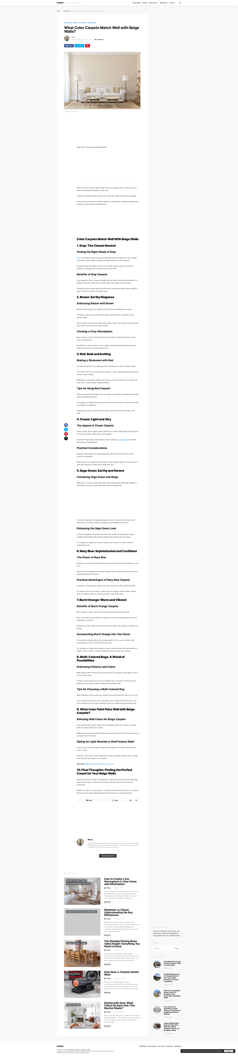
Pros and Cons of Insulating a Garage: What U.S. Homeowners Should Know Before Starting (172, 1010)
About (88, 1049)
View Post (107, 902)
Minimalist (142, 1046)
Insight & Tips (91, 22)
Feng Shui (169, 1046)
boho (112, 520)
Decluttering (152, 1046)
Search (177, 948)
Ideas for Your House (79, 22)
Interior (144, 3)
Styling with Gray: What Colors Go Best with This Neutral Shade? (119, 1005)
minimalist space (123, 440)
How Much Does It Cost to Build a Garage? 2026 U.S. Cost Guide (172, 963)
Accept (229, 1051)
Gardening (163, 3)
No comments (99, 39)
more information (217, 1051)
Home (58, 11)
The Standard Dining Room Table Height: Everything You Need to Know (122, 944)
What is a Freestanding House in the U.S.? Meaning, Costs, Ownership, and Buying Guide (172, 994)
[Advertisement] (108, 130)
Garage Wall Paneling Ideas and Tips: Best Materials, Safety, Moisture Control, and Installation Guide (171, 1026)
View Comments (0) (107, 856)
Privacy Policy (70, 1049)
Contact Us (83, 1049)
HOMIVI (60, 3)
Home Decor (153, 3)
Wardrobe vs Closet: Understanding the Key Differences (118, 912)
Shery (73, 37)
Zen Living (86, 883)
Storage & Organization (74, 883)
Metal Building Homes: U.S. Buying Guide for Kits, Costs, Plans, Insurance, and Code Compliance (172, 977)
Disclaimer (77, 1049)
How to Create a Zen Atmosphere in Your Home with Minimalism (120, 881)
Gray (78, 258)
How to (172, 3)
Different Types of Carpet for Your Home (99, 764)
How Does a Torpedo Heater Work (121, 973)
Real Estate (137, 3)
